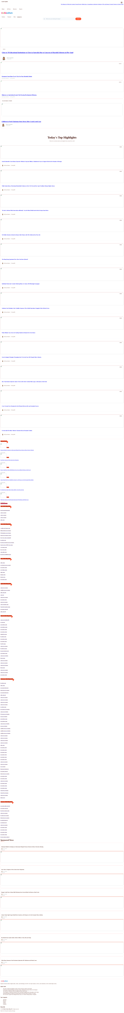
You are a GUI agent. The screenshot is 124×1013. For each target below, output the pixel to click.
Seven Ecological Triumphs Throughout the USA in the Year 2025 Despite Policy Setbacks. (21, 357)
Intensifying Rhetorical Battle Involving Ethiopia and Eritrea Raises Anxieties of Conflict (19, 993)
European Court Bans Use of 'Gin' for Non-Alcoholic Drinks (17, 76)
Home (3, 9)
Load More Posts (4, 503)
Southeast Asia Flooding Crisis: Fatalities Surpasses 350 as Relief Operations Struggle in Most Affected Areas (25, 308)
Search (78, 18)
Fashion (3, 16)
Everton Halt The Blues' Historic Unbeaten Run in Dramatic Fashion (17, 430)
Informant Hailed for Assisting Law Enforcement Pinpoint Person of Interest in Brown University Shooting (22, 846)
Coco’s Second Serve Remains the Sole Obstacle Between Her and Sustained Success (20, 406)
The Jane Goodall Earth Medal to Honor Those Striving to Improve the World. (17, 988)
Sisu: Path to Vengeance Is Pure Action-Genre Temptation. (12, 869)
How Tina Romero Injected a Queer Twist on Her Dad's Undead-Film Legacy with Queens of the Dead (24, 381)
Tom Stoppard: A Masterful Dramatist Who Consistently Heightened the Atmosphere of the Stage (21, 992)
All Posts (9, 9)
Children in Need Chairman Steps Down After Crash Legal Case (21, 121)
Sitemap (13, 1010)
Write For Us (3, 1010)
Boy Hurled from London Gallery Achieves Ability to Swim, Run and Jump (12, 489)
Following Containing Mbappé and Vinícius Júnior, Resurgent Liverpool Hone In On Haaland (20, 989)
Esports (20, 9)
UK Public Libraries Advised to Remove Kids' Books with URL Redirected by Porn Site (21, 234)
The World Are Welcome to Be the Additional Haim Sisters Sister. (15, 991)
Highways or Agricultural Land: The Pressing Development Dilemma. (19, 95)
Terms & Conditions (8, 1010)
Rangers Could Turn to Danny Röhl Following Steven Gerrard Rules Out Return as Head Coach (20, 892)
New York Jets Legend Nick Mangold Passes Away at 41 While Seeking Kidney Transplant (19, 994)
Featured (9, 16)
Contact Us (19, 16)
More (15, 16)
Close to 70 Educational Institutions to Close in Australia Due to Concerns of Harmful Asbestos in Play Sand (37, 52)
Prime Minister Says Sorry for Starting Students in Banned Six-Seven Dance (18, 332)
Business (15, 9)
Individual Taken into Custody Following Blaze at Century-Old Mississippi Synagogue (21, 283)
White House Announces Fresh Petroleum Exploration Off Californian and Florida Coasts (15, 499)
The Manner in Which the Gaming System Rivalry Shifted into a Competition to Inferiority (65, 4)
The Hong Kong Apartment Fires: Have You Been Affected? (15, 259)
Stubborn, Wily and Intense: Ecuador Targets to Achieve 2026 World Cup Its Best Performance (103, 4)
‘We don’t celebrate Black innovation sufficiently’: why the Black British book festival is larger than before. (25, 210)
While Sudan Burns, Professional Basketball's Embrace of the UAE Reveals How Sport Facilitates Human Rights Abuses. (28, 186)
